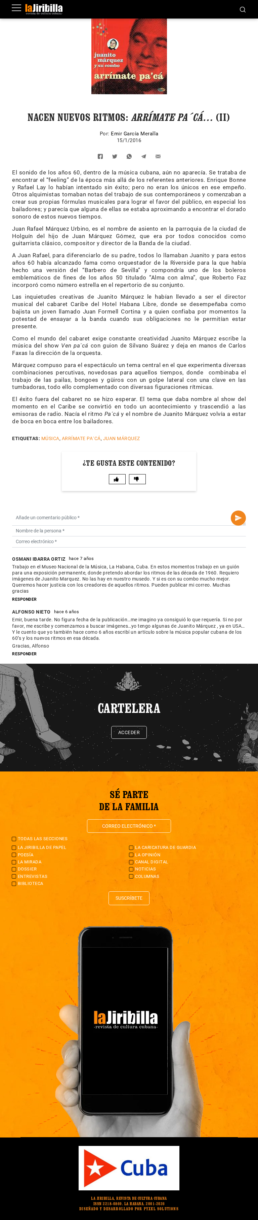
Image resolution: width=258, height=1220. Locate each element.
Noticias (145, 868)
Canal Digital (151, 861)
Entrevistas (33, 876)
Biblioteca (30, 883)
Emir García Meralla (135, 134)
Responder (24, 599)
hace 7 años (81, 558)
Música (50, 438)
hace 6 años (66, 611)
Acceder (129, 732)
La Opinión (147, 854)
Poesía (26, 854)
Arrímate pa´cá (81, 438)
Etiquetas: (26, 438)
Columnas (147, 876)
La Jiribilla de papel (42, 847)
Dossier (27, 868)
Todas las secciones (43, 838)
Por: (105, 134)
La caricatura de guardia (165, 847)
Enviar (238, 518)
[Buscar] (243, 9)
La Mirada (30, 861)
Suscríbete (129, 898)
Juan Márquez (121, 438)
